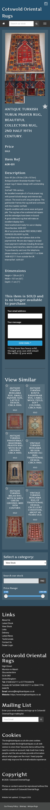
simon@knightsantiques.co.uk (21, 691)
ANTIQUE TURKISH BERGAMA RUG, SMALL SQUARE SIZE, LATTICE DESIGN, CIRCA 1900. (15, 396)
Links (4, 629)
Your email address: (17, 311)
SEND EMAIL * (25, 343)
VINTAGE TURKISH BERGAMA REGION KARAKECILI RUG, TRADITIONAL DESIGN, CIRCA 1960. (35, 453)
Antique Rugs (33, 806)
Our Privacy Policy (11, 806)
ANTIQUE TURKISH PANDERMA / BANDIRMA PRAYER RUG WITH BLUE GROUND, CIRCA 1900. (15, 444)
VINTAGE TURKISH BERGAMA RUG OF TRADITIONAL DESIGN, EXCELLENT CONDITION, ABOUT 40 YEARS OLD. (35, 503)
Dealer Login (7, 645)
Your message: (15, 322)
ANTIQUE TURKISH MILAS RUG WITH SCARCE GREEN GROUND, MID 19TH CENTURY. (15, 499)
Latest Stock (7, 623)
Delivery (5, 633)
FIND (42, 581)
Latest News (7, 636)
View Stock (7, 626)
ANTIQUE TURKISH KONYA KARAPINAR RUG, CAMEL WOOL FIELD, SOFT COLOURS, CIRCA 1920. (35, 398)
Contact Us (7, 642)
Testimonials (7, 639)
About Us (6, 620)
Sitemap (23, 806)
